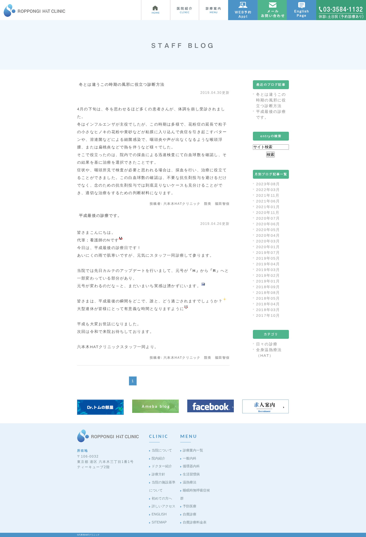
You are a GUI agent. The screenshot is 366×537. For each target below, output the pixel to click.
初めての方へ (162, 498)
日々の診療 (266, 344)
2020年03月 (268, 241)
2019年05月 (268, 258)
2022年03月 (268, 190)
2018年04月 (268, 304)
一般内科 (189, 458)
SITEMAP (159, 522)
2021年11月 (268, 195)
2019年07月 (268, 253)
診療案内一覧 (193, 450)
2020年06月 (268, 224)
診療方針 (158, 474)
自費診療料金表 (195, 522)
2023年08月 (268, 184)
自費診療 (189, 514)
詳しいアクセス (163, 506)
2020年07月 (268, 218)
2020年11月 (268, 212)
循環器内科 (191, 466)
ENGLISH (159, 514)
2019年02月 (268, 275)
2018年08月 (268, 293)
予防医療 (189, 506)
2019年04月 (268, 264)
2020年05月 (268, 230)
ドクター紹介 (162, 466)
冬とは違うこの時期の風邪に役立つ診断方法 (122, 84)
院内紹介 (158, 458)
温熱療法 (189, 482)
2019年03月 (268, 270)
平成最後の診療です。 (100, 215)
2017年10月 (268, 315)
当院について (162, 450)
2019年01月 (268, 281)
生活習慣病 (191, 474)
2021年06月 (268, 201)
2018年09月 (268, 287)
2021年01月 (268, 207)
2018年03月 (268, 310)
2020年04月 (268, 235)
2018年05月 (268, 298)
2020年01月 (268, 247)
